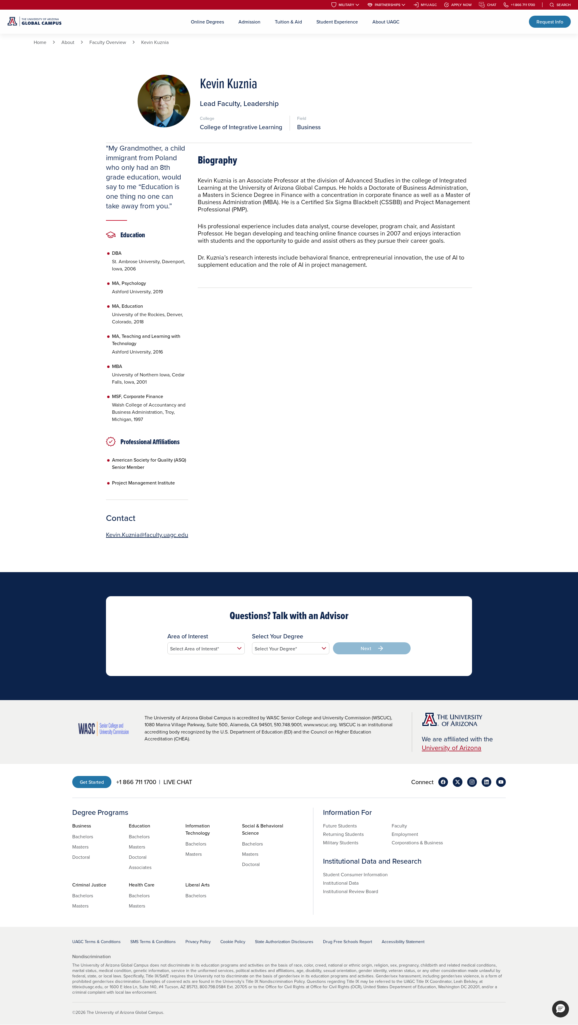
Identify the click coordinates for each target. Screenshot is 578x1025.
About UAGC (385, 21)
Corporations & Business (417, 842)
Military (346, 5)
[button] (560, 1009)
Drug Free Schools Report (347, 942)
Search (564, 5)
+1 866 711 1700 (523, 5)
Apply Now (461, 5)
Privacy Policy (198, 942)
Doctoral (81, 857)
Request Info (549, 21)
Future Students (340, 825)
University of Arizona (451, 747)
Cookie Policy (232, 942)
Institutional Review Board (350, 891)
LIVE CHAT (177, 782)
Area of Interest (187, 636)
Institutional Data (341, 883)
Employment (405, 834)
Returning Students (343, 834)
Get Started (92, 782)
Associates (140, 867)
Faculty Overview (107, 42)
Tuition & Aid (288, 21)
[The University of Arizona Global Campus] (34, 22)
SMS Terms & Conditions (153, 942)
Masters (80, 846)
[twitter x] (457, 782)
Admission (249, 21)
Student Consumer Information (355, 874)
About (67, 42)
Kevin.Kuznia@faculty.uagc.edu (147, 534)
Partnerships (387, 5)
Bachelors (82, 836)
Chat (491, 5)
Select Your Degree (277, 636)
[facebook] (443, 782)
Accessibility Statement (403, 942)
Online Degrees (207, 21)
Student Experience (337, 21)
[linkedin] (486, 782)
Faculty (399, 825)
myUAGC (429, 5)
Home (40, 42)
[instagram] (472, 782)
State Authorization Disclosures (284, 942)
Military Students (340, 842)
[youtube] (501, 782)
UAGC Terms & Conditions (96, 942)
